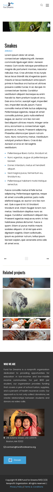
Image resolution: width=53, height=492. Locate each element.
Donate (17, 460)
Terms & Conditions (33, 486)
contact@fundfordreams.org (21, 447)
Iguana (27, 336)
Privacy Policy (16, 486)
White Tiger (26, 304)
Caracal (26, 284)
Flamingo (26, 325)
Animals (8, 51)
